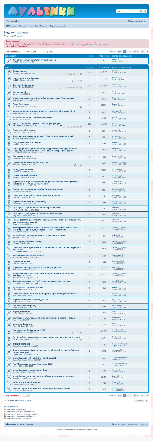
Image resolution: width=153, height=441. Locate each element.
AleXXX (15, 62)
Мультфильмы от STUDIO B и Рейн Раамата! (34, 358)
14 (77, 74)
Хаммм (114, 98)
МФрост (16, 301)
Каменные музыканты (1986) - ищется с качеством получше (41, 281)
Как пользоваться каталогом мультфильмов (34, 60)
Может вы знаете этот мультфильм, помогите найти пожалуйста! (44, 111)
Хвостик (16, 197)
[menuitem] (18, 21)
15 (80, 74)
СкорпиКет (17, 186)
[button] (119, 51)
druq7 (15, 119)
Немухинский (117, 189)
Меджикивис (17, 257)
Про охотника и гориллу (24, 306)
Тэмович (16, 384)
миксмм (16, 164)
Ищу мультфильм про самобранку (29, 201)
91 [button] (143, 51)
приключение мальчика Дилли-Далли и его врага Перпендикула (43, 98)
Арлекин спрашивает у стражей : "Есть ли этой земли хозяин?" (43, 136)
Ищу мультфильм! (16, 32)
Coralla (15, 243)
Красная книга (19, 71)
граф (113, 71)
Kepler (15, 87)
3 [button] (130, 51)
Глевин (114, 207)
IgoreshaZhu (17, 278)
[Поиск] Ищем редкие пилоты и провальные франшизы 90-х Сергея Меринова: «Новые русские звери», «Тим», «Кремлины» (45, 228)
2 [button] (127, 51)
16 (77, 88)
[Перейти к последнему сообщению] (119, 60)
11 (67, 74)
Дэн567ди (115, 337)
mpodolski (19, 339)
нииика (15, 177)
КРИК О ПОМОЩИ (21, 344)
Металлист (116, 169)
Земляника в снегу (22, 156)
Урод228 (16, 132)
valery (18, 73)
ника (14, 295)
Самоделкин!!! (19, 92)
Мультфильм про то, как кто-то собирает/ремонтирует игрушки (43, 376)
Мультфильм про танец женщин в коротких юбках (37, 208)
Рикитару (115, 318)
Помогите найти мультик (24, 130)
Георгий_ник (17, 100)
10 (74, 126)
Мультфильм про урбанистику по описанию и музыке (39, 235)
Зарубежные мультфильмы (98, 45)
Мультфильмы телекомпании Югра (30, 370)
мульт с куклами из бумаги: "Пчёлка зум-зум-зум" (37, 123)
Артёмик (115, 148)
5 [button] (137, 51)
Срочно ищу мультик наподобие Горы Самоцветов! (38, 189)
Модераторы (19, 36)
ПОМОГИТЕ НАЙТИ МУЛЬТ (25, 175)
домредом (16, 113)
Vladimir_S (116, 78)
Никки (114, 324)
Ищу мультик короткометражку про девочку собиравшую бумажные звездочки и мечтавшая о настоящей (46, 182)
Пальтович (17, 289)
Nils (113, 92)
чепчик (15, 144)
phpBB (71, 429)
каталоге (76, 43)
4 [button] (134, 51)
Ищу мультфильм (21, 261)
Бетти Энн (16, 106)
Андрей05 (19, 210)
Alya (14, 320)
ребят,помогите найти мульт (26, 382)
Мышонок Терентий (22, 324)
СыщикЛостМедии (20, 153)
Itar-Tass (16, 372)
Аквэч (114, 142)
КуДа (14, 390)
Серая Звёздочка (21, 104)
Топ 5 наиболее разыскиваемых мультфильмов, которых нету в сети (46, 337)
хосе (14, 263)
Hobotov (19, 126)
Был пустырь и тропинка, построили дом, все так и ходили (42, 388)
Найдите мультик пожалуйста (27, 142)
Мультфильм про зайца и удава (28, 287)
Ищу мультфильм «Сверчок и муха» (30, 162)
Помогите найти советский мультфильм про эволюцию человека (44, 293)
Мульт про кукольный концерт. (28, 241)
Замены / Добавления (23, 85)
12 (71, 74)
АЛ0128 (15, 269)
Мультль (115, 85)
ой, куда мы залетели (23, 169)
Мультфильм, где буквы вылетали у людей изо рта (37, 214)
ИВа (14, 308)
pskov (15, 366)
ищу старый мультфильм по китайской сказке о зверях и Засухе (44, 318)
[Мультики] (41, 12)
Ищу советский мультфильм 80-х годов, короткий (37, 267)
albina (15, 94)
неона (15, 314)
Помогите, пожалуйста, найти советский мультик (36, 195)
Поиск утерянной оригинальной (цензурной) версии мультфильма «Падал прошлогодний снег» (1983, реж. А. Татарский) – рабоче (45, 149)
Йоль (15, 326)
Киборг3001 (17, 158)
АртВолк (16, 237)
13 (74, 74)
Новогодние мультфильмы (26, 78)
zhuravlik (16, 171)
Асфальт (115, 130)
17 (80, 88)
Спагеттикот (17, 354)
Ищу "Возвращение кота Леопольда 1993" (33, 364)
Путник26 (16, 203)
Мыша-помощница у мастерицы (28, 255)
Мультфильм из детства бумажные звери (33, 117)
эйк (14, 191)
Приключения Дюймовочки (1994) (29, 330)
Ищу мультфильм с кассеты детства (30, 299)
